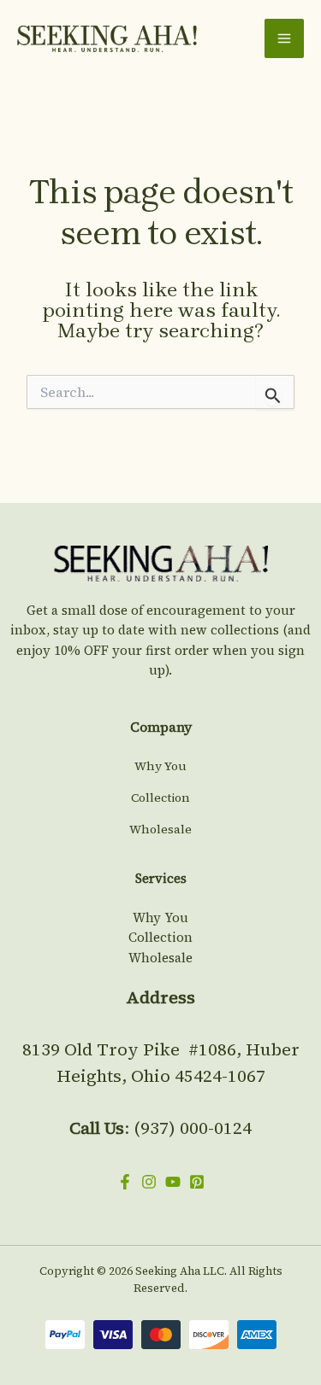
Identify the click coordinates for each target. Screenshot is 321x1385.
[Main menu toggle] (284, 38)
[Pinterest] (197, 1181)
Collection (160, 797)
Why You (160, 765)
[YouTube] (173, 1181)
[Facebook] (125, 1181)
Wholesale (160, 829)
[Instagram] (149, 1181)
